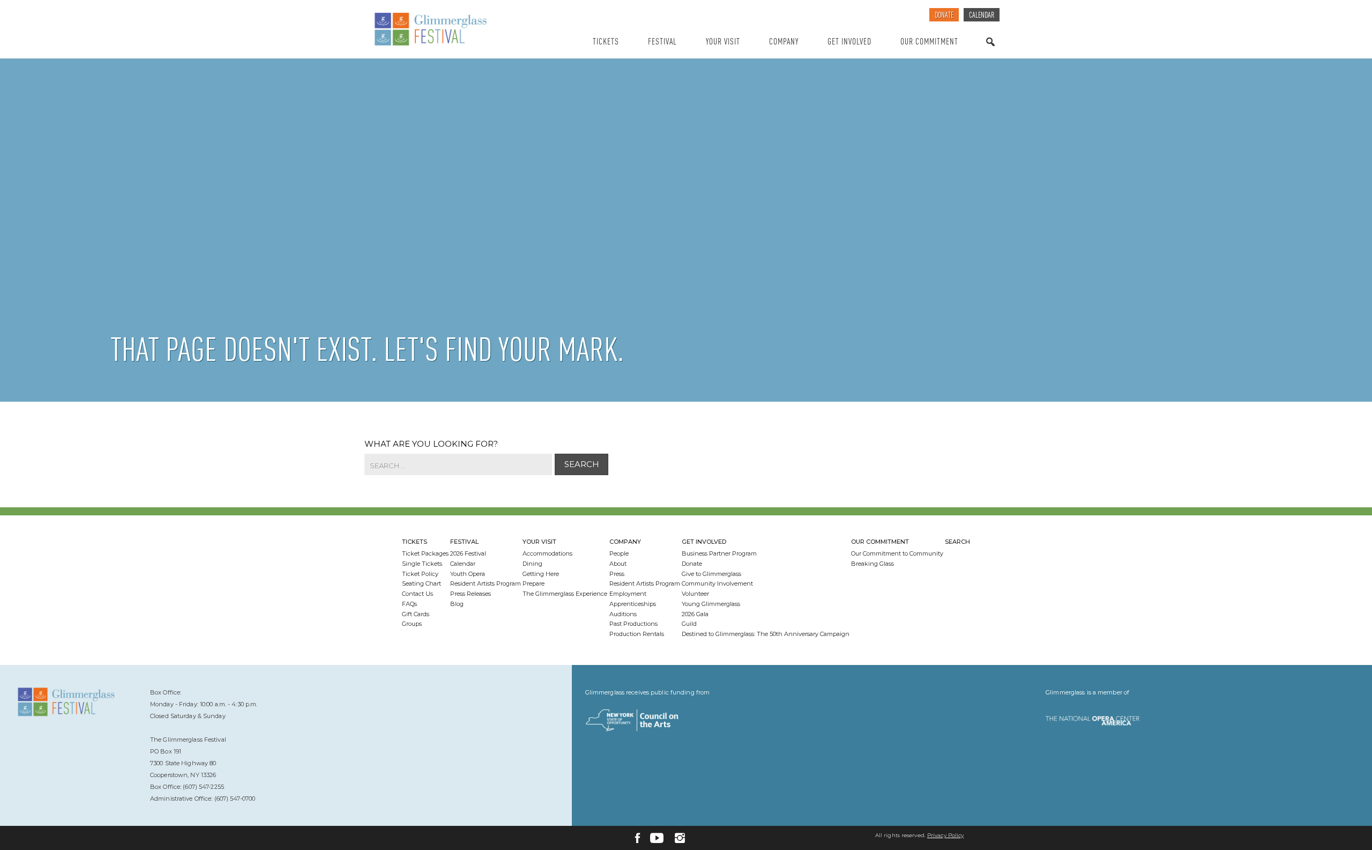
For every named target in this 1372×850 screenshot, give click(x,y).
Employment (627, 593)
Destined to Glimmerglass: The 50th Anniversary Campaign (765, 634)
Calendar (981, 16)
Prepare (534, 583)
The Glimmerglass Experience (565, 593)
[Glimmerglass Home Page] (458, 29)
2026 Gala (695, 614)
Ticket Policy (420, 574)
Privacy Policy (945, 835)
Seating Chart (421, 583)
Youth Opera (467, 574)
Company (784, 42)
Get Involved (849, 42)
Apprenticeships (632, 604)
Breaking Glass (872, 563)
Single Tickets (422, 563)
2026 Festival (468, 553)
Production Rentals (636, 634)
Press (616, 574)
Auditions (623, 614)
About (618, 563)
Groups (412, 623)
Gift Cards (415, 614)
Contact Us (417, 593)
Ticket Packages (425, 553)
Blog (457, 604)
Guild (689, 623)
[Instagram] (680, 838)
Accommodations (547, 553)
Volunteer (695, 593)
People (619, 553)
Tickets (606, 42)
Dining (532, 563)
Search (990, 52)
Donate (944, 16)
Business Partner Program (719, 553)
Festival (662, 42)
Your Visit (723, 42)
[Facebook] (637, 838)
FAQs (409, 604)
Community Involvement (717, 583)
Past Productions (633, 623)
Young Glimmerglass (711, 604)
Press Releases (470, 593)
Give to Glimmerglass (711, 574)
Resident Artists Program (485, 583)
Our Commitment (929, 42)
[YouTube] (657, 838)
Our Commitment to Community (897, 553)
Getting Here (541, 574)
